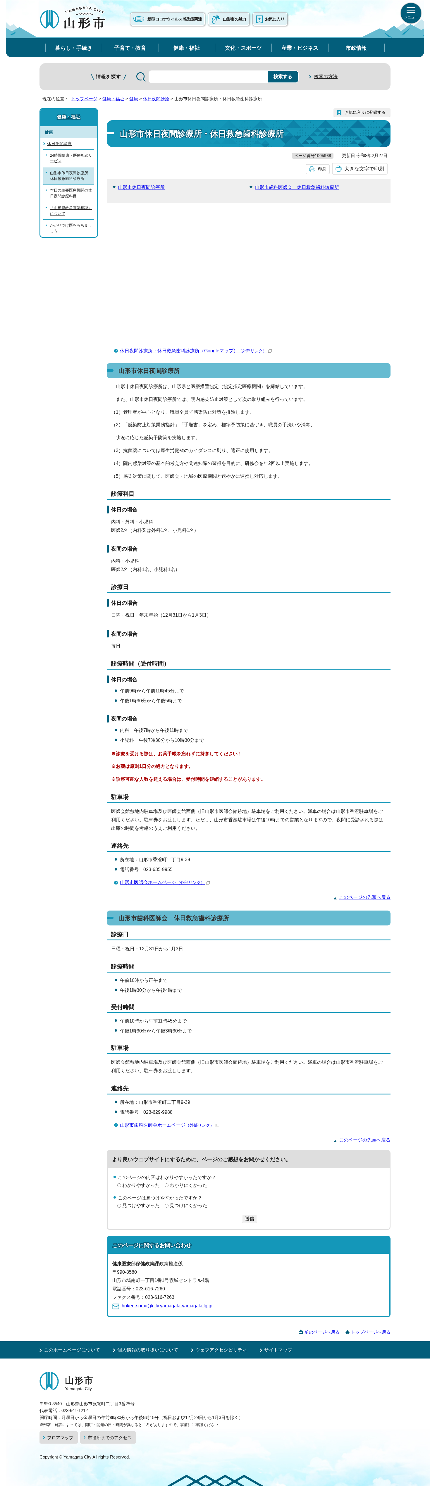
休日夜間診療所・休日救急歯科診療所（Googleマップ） (193, 350)
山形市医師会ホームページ (162, 882)
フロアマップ (60, 1437)
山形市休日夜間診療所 (141, 187)
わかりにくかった (188, 1185)
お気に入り (274, 19)
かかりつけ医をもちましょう (71, 228)
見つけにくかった (188, 1205)
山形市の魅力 (234, 19)
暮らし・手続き (73, 48)
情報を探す (108, 77)
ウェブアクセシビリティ (221, 1349)
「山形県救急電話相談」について (71, 211)
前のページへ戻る (322, 1332)
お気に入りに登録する (365, 112)
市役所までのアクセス (110, 1437)
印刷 (322, 169)
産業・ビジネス (299, 48)
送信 (249, 1218)
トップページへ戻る (371, 1332)
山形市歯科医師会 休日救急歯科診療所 (297, 187)
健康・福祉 (186, 48)
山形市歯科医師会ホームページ (167, 1125)
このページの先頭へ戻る (365, 897)
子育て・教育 (130, 48)
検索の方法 (326, 76)
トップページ (84, 98)
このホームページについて (72, 1349)
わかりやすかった (141, 1185)
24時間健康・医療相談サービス (71, 158)
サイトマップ (278, 1349)
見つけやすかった (141, 1205)
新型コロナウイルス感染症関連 (174, 19)
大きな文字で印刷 (364, 169)
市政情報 (356, 48)
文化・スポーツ (243, 48)
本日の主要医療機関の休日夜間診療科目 (71, 193)
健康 (133, 98)
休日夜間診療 (156, 98)
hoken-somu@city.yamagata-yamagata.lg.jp (167, 1305)
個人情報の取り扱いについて (147, 1349)
